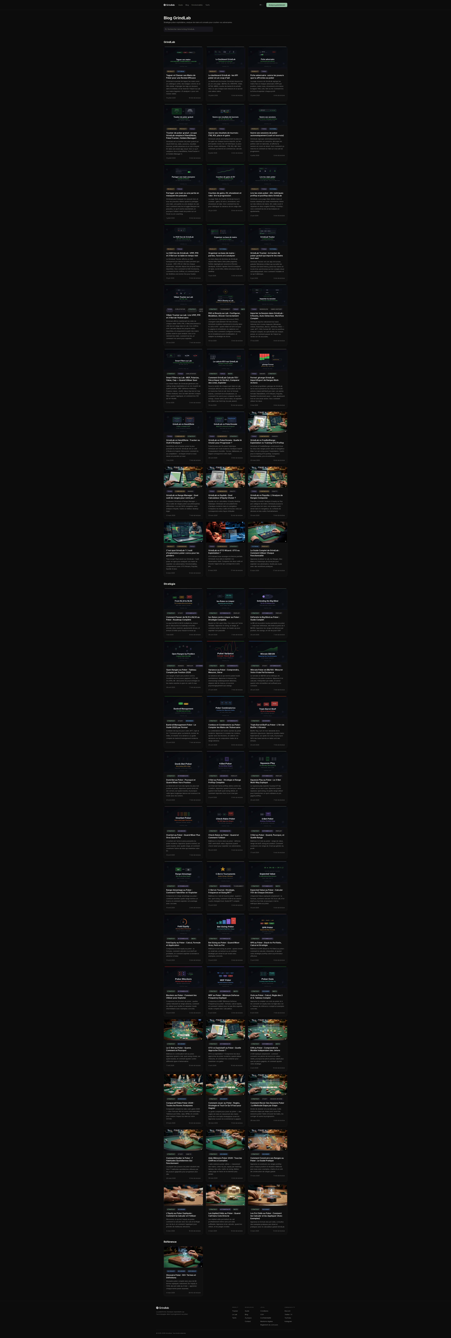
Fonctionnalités (197, 5)
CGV (262, 1314)
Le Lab (234, 1314)
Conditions (264, 1311)
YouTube (288, 1318)
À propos (248, 1318)
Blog (187, 5)
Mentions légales (266, 1321)
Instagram (288, 1321)
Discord (287, 1311)
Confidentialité (265, 1318)
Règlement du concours (269, 1325)
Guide (180, 5)
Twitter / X (288, 1314)
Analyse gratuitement (277, 5)
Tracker (235, 1311)
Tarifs (207, 5)
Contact (248, 1321)
